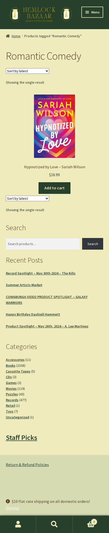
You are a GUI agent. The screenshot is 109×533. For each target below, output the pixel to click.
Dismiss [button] (12, 507)
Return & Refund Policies (27, 464)
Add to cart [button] (54, 187)
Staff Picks (21, 437)
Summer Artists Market (24, 285)
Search (92, 244)
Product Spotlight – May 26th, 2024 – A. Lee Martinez (47, 326)
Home (16, 36)
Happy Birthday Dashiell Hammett (33, 314)
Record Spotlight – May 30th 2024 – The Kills (41, 273)
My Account (18, 524)
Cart (84, 520)
